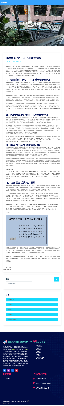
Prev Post (8, 267)
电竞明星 (10, 309)
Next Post (6, 269)
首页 (15, 29)
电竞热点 (10, 304)
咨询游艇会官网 (12, 319)
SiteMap (8, 378)
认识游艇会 (11, 300)
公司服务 (10, 314)
